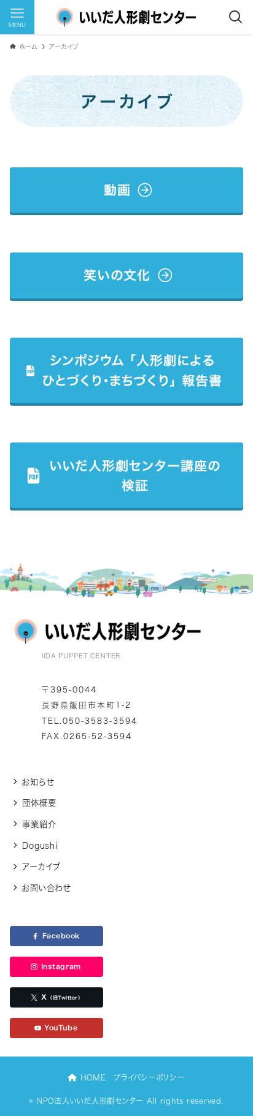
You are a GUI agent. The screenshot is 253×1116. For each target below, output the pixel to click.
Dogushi (39, 845)
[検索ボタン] (236, 17)
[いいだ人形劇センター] (126, 17)
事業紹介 (39, 824)
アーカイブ (41, 866)
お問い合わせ (46, 888)
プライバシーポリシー (149, 1077)
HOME (91, 1077)
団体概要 (39, 803)
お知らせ (37, 782)
